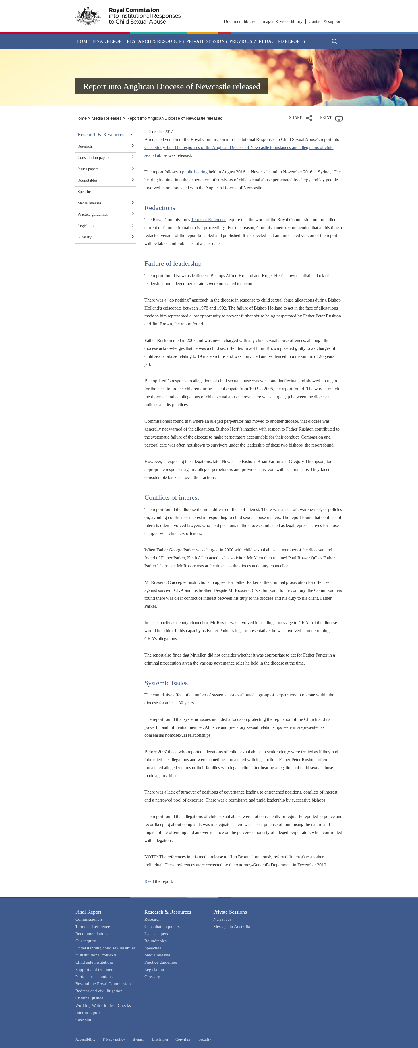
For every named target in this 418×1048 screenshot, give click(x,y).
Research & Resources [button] (155, 41)
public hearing (195, 171)
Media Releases (107, 118)
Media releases (89, 203)
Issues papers (88, 169)
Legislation (87, 226)
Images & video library (282, 21)
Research (85, 146)
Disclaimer (160, 1039)
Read (149, 881)
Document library (239, 21)
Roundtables (87, 180)
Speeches (85, 192)
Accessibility (85, 1039)
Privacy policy (114, 1039)
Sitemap (138, 1039)
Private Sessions (230, 912)
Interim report (87, 1012)
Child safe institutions (94, 962)
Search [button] (335, 41)
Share (295, 117)
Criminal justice (89, 998)
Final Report (88, 912)
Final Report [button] (108, 41)
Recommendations (91, 933)
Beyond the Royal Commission (103, 983)
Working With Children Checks (103, 1005)
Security (204, 1039)
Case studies (86, 1019)
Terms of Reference (208, 219)
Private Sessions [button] (206, 41)
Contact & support (325, 21)
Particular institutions (94, 976)
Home (83, 41)
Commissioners (89, 919)
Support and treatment (95, 969)
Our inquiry (85, 941)
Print (326, 117)
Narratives (222, 919)
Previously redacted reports (267, 41)
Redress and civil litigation (99, 991)
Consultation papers (93, 157)
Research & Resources (167, 912)
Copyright (183, 1039)
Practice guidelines (93, 214)
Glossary (85, 237)
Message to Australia (231, 926)
